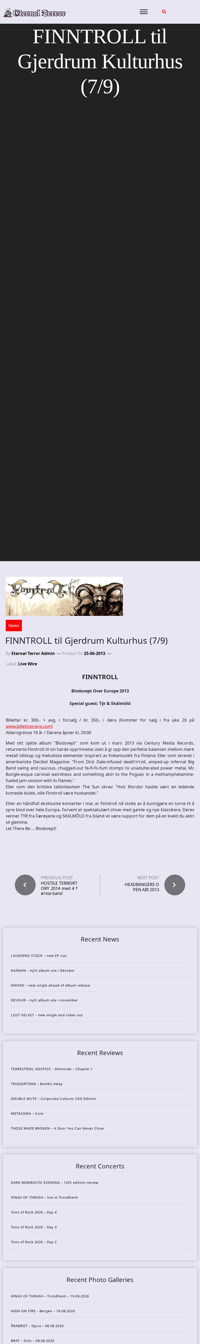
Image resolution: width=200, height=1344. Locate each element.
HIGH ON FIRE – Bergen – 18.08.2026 (43, 1311)
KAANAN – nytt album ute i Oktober (43, 970)
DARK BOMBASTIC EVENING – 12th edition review (54, 1182)
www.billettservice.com (28, 726)
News (13, 625)
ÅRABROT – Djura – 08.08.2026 (37, 1325)
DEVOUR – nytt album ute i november (44, 1000)
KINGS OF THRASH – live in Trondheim (44, 1197)
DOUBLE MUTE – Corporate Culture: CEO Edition (53, 1098)
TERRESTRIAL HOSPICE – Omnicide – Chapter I (51, 1069)
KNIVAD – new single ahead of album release (50, 985)
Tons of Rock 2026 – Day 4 (34, 1212)
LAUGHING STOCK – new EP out (39, 955)
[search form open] (164, 11)
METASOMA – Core (27, 1113)
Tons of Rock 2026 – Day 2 (34, 1242)
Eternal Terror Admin (33, 653)
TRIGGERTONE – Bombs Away (37, 1083)
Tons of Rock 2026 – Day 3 (34, 1227)
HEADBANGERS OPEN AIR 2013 (142, 887)
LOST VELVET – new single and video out (47, 1015)
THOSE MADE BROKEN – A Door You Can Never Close (57, 1128)
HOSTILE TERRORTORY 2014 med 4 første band (59, 888)
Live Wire (27, 664)
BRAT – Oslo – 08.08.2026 (32, 1340)
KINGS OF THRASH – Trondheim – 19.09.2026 (50, 1296)
